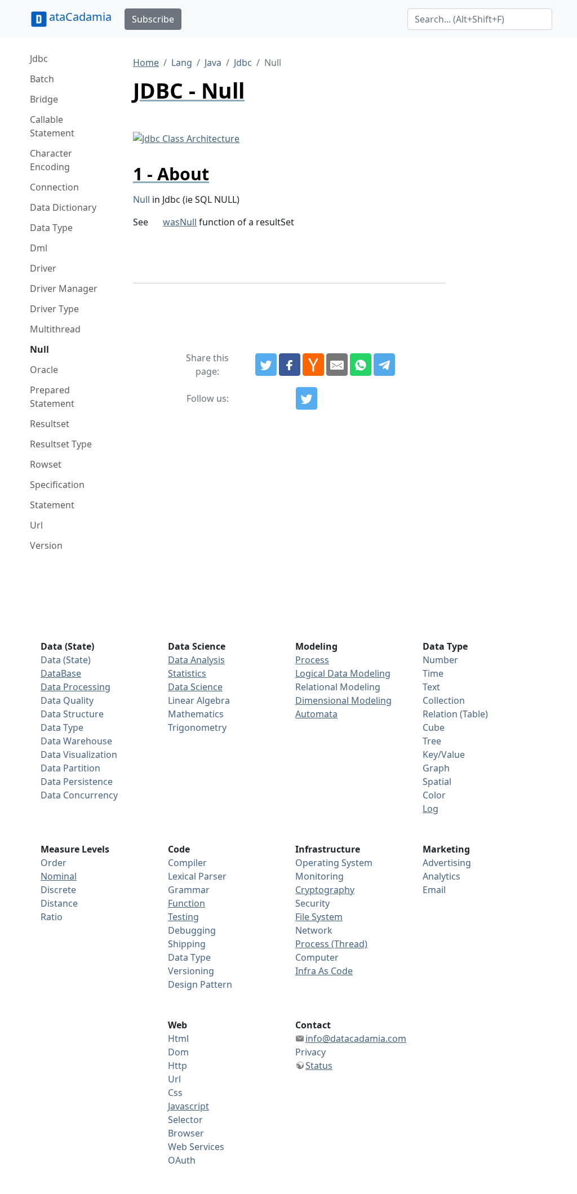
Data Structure (72, 714)
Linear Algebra (199, 700)
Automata (316, 714)
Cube (434, 727)
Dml (38, 248)
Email (434, 890)
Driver (43, 268)
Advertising (447, 862)
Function (186, 903)
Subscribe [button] (153, 19)
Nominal (59, 876)
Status (318, 1065)
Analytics (441, 876)
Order (53, 862)
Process (312, 660)
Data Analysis (196, 660)
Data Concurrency (79, 795)
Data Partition (70, 768)
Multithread (55, 329)
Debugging (192, 930)
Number (440, 660)
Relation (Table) (455, 714)
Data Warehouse (76, 741)
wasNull (180, 222)
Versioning (191, 971)
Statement (52, 505)
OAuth (182, 1160)
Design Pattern (200, 984)
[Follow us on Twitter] (306, 398)
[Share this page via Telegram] (384, 364)
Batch (42, 79)
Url (36, 525)
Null (39, 349)
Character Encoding (51, 160)
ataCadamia (80, 16)
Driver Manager (63, 288)
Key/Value (444, 754)
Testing (183, 917)
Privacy (310, 1052)
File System (319, 917)
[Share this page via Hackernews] (313, 364)
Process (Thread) (331, 944)
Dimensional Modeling (343, 700)
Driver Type (54, 309)
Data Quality (67, 700)
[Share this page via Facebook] (289, 364)
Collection (444, 700)
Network (313, 930)
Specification (57, 484)
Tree (432, 741)
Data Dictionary (63, 207)
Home (146, 62)
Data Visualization (79, 754)
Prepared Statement (52, 397)
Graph (436, 768)
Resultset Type (61, 444)
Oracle (44, 369)
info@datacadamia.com (355, 1038)
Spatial (437, 781)
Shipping (187, 944)
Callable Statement (52, 126)
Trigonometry (197, 727)
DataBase (61, 673)
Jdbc (39, 58)
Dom (178, 1052)
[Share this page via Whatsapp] (360, 364)
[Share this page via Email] (337, 364)
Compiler (187, 862)
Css (175, 1092)
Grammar (189, 890)
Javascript (188, 1106)
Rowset (45, 464)
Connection (54, 187)
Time (433, 673)
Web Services (196, 1146)
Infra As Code (324, 971)
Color (434, 795)
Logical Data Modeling (342, 673)
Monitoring (319, 876)
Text (431, 687)
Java (213, 62)
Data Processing (75, 687)
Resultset (49, 424)
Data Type (51, 227)
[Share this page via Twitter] (266, 364)
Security (312, 903)
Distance (59, 903)
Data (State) (66, 660)
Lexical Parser (197, 876)
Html (178, 1038)
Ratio (52, 917)
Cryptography (324, 890)
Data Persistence (77, 781)
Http (177, 1065)
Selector (185, 1119)
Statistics (187, 673)
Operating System (333, 862)
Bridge (44, 99)
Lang (181, 62)
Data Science (195, 687)
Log (430, 808)
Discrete (58, 890)
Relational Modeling (337, 687)
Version (46, 545)
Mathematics (196, 714)
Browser (186, 1133)
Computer (317, 957)
